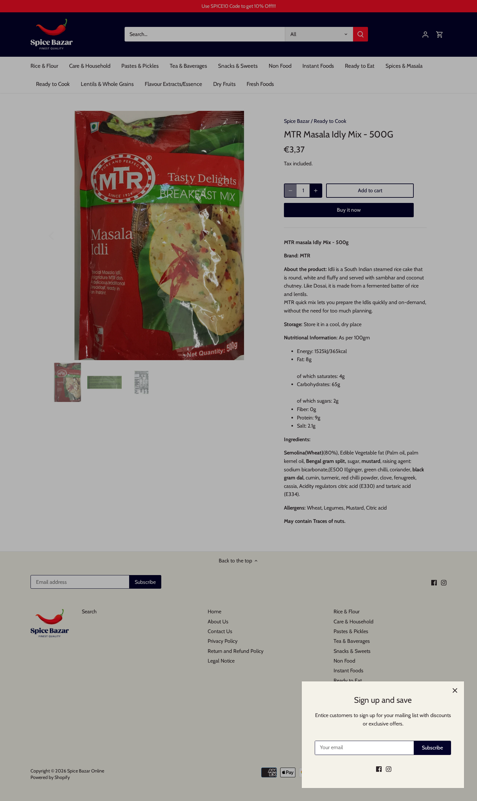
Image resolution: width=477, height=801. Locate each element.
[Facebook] (379, 768)
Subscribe (432, 748)
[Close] (455, 690)
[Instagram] (388, 768)
